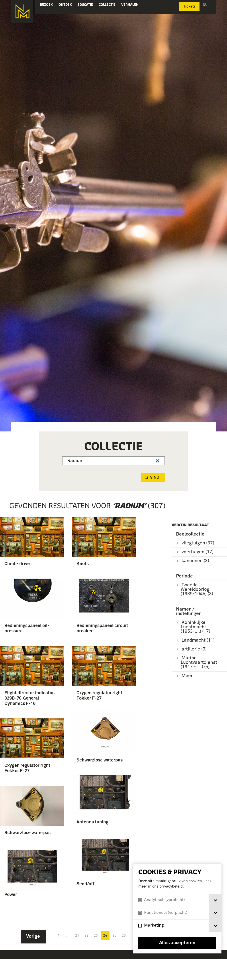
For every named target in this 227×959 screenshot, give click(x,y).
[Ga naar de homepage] (22, 11)
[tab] (215, 900)
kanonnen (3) (195, 561)
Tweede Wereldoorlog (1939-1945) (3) (197, 589)
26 (124, 935)
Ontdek (65, 4)
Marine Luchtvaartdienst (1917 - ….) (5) (199, 662)
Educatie (85, 4)
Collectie (107, 4)
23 (96, 935)
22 (86, 935)
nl (205, 4)
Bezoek (46, 4)
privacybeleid (171, 886)
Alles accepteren (177, 943)
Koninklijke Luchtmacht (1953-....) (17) (195, 627)
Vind (154, 478)
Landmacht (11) (198, 640)
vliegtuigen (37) (198, 543)
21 (77, 935)
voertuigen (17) (197, 552)
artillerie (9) (194, 649)
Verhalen (130, 4)
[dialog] (177, 908)
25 (114, 935)
